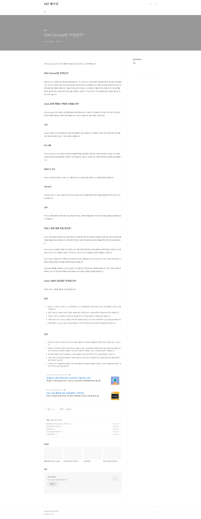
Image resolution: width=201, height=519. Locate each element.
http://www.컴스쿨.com (54, 390)
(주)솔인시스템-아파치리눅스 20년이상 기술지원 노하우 (68, 378)
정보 (48, 420)
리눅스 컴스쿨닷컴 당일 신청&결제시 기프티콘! (65, 393)
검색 (150, 4)
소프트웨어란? (50, 434)
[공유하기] (52, 409)
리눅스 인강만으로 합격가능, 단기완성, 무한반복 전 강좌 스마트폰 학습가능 (72, 396)
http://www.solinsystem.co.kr (56, 375)
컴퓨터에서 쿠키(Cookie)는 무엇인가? (58, 424)
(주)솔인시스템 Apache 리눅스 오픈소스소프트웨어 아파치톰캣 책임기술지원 (73, 380)
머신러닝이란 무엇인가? (53, 426)
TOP (155, 512)
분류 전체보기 (137, 59)
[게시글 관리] (54, 409)
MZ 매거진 (51, 4)
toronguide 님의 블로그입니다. (57, 480)
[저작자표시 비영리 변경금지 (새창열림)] (69, 409)
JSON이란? (49, 429)
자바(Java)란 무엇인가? (53, 432)
